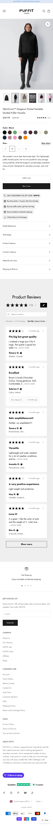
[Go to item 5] (41, 98)
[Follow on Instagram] (11, 792)
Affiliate (6, 656)
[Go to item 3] (24, 98)
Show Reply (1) (16, 400)
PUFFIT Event (8, 651)
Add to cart (26, 178)
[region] (26, 574)
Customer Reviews (10, 696)
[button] (35, 305)
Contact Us (7, 687)
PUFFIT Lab (7, 647)
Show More (24, 348)
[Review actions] (43, 331)
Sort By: (31, 321)
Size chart (45, 143)
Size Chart (7, 692)
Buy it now (26, 186)
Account (6, 674)
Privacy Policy (8, 724)
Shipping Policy (9, 705)
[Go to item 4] (32, 98)
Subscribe (10, 622)
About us (6, 638)
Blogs (5, 660)
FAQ (4, 701)
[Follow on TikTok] (32, 792)
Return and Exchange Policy (14, 710)
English (38, 801)
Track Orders (8, 679)
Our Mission (8, 642)
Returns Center (8, 683)
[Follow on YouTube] (25, 792)
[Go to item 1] (6, 98)
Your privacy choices (11, 733)
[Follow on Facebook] (4, 792)
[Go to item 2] (15, 98)
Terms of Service (9, 728)
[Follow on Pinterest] (18, 792)
